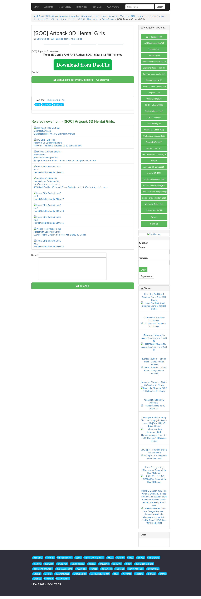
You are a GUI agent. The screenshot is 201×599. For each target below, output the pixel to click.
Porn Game (97, 6)
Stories (37, 579)
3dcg (78, 558)
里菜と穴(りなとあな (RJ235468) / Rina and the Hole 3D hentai (154, 470)
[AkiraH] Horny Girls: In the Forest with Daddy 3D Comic (60, 234)
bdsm (131, 558)
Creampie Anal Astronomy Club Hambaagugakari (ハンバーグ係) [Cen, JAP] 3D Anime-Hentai (154, 422)
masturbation (80, 574)
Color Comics (108, 19)
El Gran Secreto (64, 569)
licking (48, 574)
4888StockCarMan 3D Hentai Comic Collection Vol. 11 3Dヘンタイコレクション (71, 187)
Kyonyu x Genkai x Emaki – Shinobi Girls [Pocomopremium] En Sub (65, 160)
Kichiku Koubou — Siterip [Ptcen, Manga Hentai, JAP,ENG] (154, 361)
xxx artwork (63, 579)
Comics (92, 564)
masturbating (62, 574)
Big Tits (37, 564)
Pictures (127, 574)
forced (93, 569)
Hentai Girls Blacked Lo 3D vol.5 (49, 222)
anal (110, 558)
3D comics (77, 38)
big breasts (154, 558)
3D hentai (38, 558)
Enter (143, 269)
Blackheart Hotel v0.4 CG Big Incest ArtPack (54, 133)
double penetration (43, 569)
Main (36, 7)
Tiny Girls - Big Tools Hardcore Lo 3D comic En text (58, 145)
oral (116, 574)
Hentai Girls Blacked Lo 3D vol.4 (49, 172)
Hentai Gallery (64, 6)
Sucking (49, 579)
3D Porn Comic (65, 558)
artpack (47, 105)
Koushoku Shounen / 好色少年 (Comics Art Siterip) (154, 384)
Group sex (107, 569)
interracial (153, 569)
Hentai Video (81, 6)
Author (120, 558)
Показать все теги (46, 583)
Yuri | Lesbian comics (60, 38)
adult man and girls (94, 558)
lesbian (37, 574)
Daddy (128, 564)
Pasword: (143, 257)
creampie (117, 564)
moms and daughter (100, 574)
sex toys (139, 574)
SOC (38, 105)
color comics (78, 564)
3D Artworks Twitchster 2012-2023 (154, 319)
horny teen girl (135, 569)
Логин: (142, 246)
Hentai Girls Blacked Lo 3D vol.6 (49, 210)
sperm (163, 574)
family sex (81, 569)
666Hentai (48, 6)
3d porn (50, 558)
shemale (151, 574)
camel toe (62, 564)
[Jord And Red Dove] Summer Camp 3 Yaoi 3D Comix (154, 297)
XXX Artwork (113, 6)
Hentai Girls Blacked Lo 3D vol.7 (49, 199)
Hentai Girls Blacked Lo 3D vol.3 (49, 246)
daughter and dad (144, 564)
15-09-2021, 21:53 (55, 100)
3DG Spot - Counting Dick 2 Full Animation (154, 451)
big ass (141, 558)
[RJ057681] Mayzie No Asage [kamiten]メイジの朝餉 (154, 338)
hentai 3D (58, 105)
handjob (120, 569)
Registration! (146, 276)
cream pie (104, 564)
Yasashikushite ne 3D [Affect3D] (154, 401)
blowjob (49, 564)
